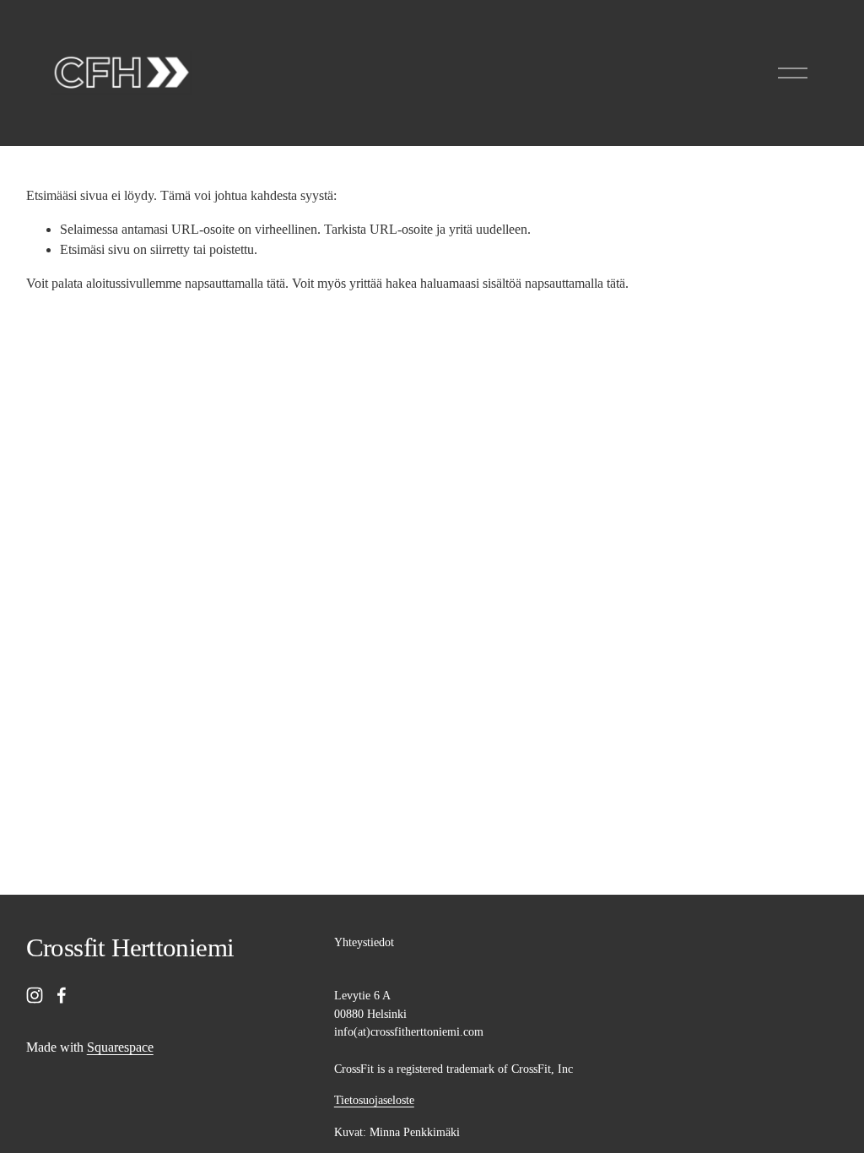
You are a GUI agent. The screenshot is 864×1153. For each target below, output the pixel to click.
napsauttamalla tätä (235, 283)
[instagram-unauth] (34, 995)
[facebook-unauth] (61, 995)
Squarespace (120, 1047)
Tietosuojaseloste (374, 1100)
